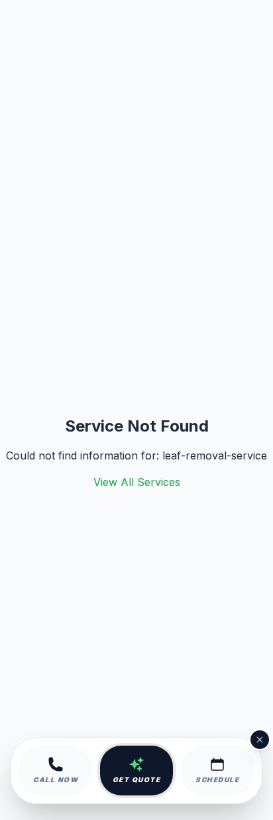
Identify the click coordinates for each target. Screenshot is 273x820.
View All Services (136, 482)
